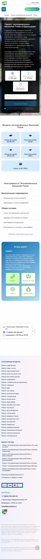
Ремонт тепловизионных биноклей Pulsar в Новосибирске (17, 455)
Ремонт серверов (7, 385)
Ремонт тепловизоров (9, 436)
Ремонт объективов (8, 413)
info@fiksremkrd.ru (9, 506)
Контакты (5, 493)
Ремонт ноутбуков (7, 408)
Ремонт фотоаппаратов (9, 410)
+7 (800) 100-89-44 (32, 9)
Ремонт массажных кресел (10, 377)
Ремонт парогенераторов (10, 371)
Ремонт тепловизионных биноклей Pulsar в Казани (19, 463)
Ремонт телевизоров (8, 396)
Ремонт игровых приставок (10, 405)
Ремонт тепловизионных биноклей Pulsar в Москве (19, 466)
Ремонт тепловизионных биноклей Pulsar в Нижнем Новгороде (19, 450)
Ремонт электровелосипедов (11, 430)
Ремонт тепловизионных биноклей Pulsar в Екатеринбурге (17, 459)
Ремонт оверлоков (7, 424)
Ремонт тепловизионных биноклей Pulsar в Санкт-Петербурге (19, 469)
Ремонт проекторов (8, 399)
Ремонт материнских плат (10, 419)
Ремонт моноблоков (8, 422)
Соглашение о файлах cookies (11, 477)
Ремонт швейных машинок (10, 427)
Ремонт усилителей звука (10, 393)
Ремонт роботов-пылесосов (11, 374)
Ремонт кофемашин (8, 379)
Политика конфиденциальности (12, 475)
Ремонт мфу (5, 388)
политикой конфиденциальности (15, 109)
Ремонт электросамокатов (10, 433)
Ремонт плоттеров (7, 391)
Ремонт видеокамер (8, 402)
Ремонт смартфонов (8, 365)
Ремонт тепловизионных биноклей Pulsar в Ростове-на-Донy (20, 446)
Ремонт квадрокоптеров (9, 416)
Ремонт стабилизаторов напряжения (14, 382)
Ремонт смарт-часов (8, 368)
